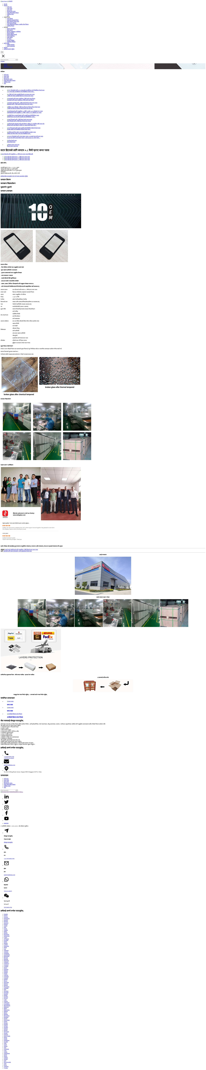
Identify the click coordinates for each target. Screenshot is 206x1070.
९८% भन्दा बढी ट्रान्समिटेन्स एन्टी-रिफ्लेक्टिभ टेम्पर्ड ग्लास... (20, 91)
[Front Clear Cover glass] (14, 714)
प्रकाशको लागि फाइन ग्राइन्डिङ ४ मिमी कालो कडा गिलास (20, 100)
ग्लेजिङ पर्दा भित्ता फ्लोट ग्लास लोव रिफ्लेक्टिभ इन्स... (19, 133)
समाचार (5, 47)
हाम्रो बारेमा (6, 43)
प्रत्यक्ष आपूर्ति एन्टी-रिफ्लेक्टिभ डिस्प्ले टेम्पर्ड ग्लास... (19, 129)
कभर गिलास (10, 18)
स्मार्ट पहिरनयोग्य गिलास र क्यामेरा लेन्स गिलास (17, 24)
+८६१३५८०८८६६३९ (9, 758)
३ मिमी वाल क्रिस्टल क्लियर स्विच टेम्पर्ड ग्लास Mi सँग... (20, 108)
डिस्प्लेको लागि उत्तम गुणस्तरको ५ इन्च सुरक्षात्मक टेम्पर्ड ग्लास (18, 551)
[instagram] (6, 809)
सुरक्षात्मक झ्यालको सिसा (13, 20)
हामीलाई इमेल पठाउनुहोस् (6, 176)
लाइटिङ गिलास (10, 26)
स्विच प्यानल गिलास (11, 23)
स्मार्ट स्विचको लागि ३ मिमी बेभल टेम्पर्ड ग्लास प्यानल (19, 121)
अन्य (8, 15)
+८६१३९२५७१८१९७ (9, 756)
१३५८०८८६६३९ (8, 891)
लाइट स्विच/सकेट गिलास (13, 12)
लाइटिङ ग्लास (10, 14)
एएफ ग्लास (9, 10)
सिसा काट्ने (10, 30)
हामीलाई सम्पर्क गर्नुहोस (9, 49)
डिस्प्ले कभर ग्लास (11, 11)
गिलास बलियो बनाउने (12, 34)
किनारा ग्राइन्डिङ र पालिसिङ (14, 31)
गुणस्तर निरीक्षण (10, 40)
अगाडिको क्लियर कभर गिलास (15, 717)
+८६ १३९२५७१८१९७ (9, 858)
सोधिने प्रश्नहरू (10, 44)
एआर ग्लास (9, 8)
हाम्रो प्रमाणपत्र (11, 46)
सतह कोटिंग (10, 37)
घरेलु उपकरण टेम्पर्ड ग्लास (13, 21)
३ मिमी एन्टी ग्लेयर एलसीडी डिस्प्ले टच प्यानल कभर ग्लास (20, 96)
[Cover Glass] (10, 701)
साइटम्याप (6, 823)
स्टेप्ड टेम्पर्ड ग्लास (11, 142)
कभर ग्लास (10, 704)
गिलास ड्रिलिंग (10, 33)
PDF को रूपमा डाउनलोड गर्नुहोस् (20, 176)
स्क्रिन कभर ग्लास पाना (12, 146)
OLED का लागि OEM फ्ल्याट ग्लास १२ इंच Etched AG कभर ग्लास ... (23, 137)
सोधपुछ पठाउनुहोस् (8, 842)
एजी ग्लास (9, 7)
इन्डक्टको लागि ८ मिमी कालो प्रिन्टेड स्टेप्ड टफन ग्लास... (20, 104)
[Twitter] (6, 804)
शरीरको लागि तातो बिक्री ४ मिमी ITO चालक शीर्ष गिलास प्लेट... (21, 125)
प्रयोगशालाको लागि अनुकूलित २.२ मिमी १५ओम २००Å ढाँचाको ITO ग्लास (24, 112)
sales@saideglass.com (9, 765)
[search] (2, 52)
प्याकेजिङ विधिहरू (11, 41)
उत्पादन (5, 5)
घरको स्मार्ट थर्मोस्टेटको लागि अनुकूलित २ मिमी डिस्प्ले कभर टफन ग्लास (21, 549)
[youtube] (6, 820)
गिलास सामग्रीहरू (11, 28)
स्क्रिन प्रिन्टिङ (10, 36)
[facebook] (6, 815)
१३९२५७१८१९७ (8, 907)
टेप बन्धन (9, 39)
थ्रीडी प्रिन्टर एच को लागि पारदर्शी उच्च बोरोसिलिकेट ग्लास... (21, 117)
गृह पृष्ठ (5, 4)
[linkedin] (6, 798)
